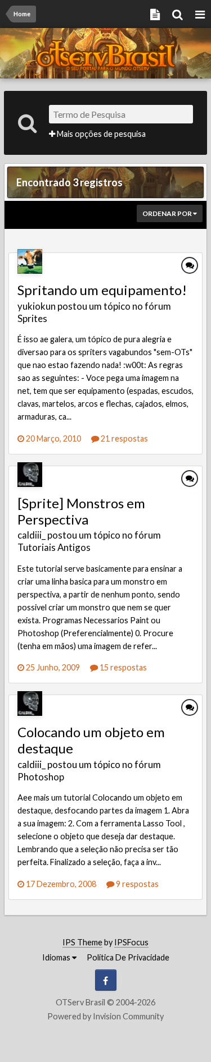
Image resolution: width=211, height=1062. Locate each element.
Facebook (105, 980)
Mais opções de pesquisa (100, 134)
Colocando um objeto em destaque (91, 740)
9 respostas (136, 884)
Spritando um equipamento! (102, 290)
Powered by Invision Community (105, 1016)
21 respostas (123, 438)
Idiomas (57, 957)
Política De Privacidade (128, 957)
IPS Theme (82, 942)
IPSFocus (131, 942)
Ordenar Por (167, 213)
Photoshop (40, 777)
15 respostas (122, 667)
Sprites (32, 318)
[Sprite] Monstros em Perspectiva (81, 511)
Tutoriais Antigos (54, 547)
